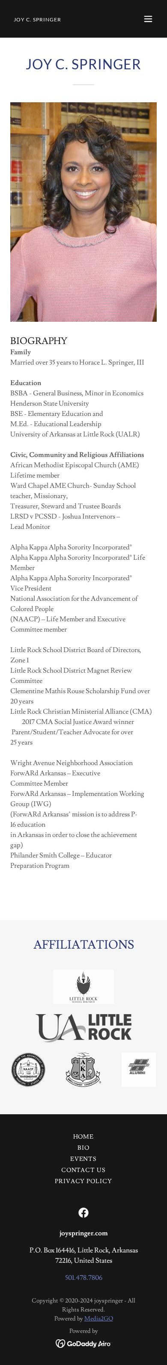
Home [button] (83, 1137)
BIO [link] (83, 1148)
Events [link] (83, 1159)
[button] (148, 18)
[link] (37, 19)
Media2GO (98, 1319)
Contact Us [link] (83, 1170)
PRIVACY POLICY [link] (84, 1181)
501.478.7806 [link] (83, 1277)
